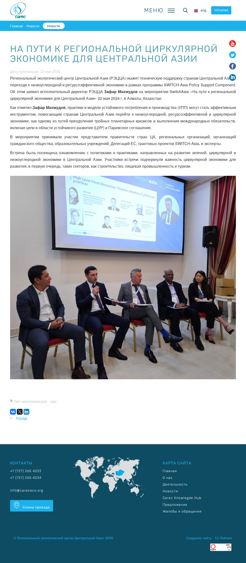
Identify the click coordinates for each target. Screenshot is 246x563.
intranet (221, 10)
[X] (20, 412)
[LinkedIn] (26, 412)
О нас (168, 478)
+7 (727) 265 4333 (25, 471)
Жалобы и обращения (182, 511)
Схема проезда (36, 507)
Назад (20, 418)
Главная (16, 25)
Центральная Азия (34, 401)
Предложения (175, 505)
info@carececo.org (26, 490)
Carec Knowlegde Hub (182, 498)
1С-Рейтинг (223, 537)
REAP (53, 401)
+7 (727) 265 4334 (25, 478)
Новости (32, 25)
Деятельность (175, 484)
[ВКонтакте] (13, 412)
